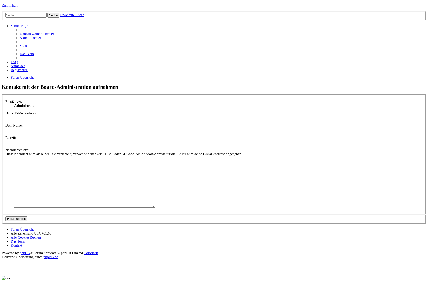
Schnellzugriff (21, 26)
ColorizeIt (91, 253)
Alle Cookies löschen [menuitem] (26, 237)
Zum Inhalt (9, 5)
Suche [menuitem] (24, 46)
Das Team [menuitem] (27, 54)
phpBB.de (50, 257)
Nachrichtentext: (17, 150)
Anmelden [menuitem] (18, 66)
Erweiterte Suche (72, 15)
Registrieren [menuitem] (19, 70)
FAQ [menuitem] (14, 62)
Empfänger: (13, 101)
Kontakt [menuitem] (16, 245)
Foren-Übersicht (22, 77)
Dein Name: (14, 125)
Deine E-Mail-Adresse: (21, 113)
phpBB (25, 253)
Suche (53, 15)
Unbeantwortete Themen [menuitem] (37, 34)
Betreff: (10, 138)
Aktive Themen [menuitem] (31, 38)
